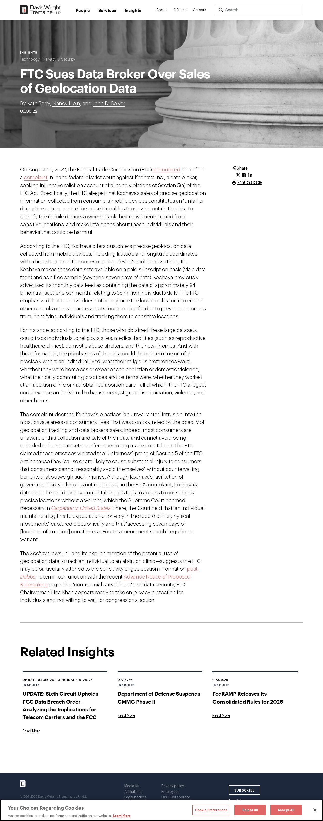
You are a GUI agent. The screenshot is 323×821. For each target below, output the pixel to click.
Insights (133, 10)
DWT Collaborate (176, 797)
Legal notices (135, 797)
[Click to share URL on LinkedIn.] (250, 175)
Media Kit (132, 786)
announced (166, 169)
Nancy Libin (66, 103)
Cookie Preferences (211, 810)
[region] (161, 810)
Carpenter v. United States (81, 508)
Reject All (250, 810)
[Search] (220, 10)
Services (107, 10)
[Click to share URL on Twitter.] (238, 175)
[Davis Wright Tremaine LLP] (40, 10)
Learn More (122, 816)
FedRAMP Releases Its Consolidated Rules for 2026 (247, 697)
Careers (199, 10)
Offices (180, 10)
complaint (35, 177)
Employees (170, 792)
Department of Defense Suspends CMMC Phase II (159, 697)
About (161, 10)
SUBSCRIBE (244, 790)
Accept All (286, 810)
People (83, 10)
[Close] (314, 809)
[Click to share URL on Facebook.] (244, 175)
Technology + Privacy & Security (47, 59)
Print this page (249, 182)
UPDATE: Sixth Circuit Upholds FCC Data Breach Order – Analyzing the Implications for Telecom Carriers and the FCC (60, 705)
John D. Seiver (109, 103)
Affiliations (133, 792)
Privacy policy (173, 786)
